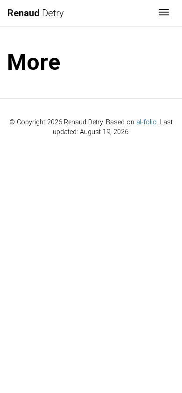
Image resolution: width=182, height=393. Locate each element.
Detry (35, 13)
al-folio (146, 122)
